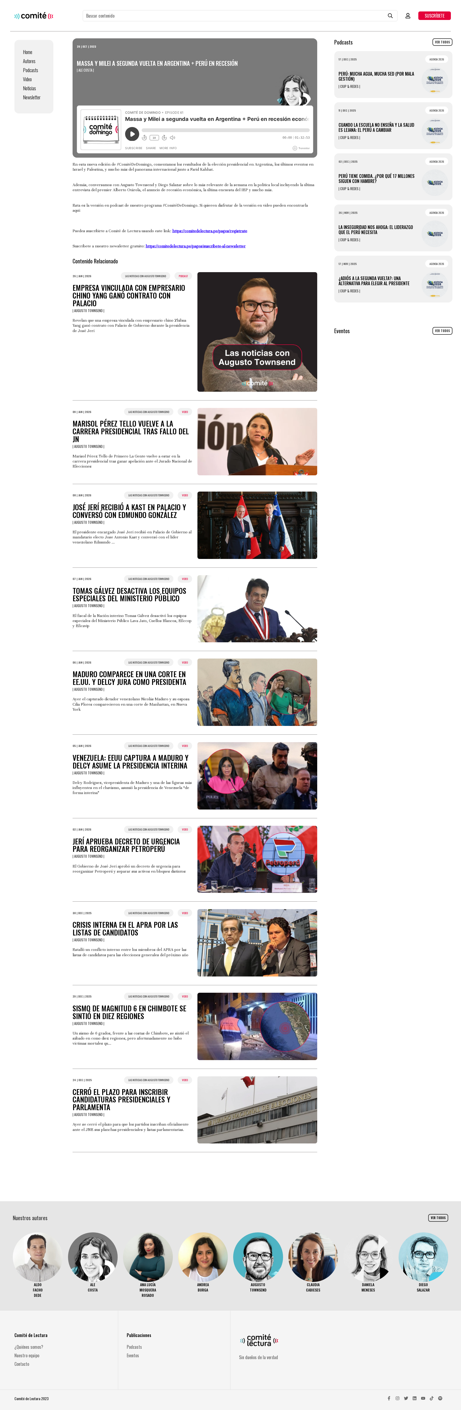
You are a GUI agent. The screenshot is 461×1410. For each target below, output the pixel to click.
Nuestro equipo (26, 1355)
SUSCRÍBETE (434, 16)
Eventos (133, 1355)
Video (27, 79)
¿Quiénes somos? (28, 1347)
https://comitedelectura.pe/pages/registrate (209, 230)
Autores (29, 61)
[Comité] (33, 15)
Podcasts (30, 70)
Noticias (29, 88)
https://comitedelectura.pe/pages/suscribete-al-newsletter (196, 246)
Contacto (21, 1364)
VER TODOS (442, 42)
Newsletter (32, 97)
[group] (38, 1265)
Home (27, 51)
